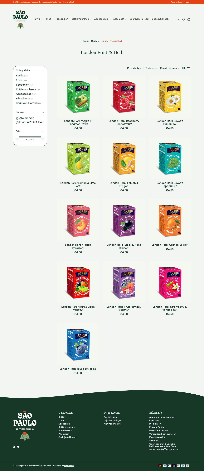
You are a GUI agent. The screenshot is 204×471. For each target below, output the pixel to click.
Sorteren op (152, 68)
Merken (95, 41)
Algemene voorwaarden (162, 417)
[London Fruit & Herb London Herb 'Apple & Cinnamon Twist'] (78, 96)
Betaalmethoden (158, 431)
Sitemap (153, 441)
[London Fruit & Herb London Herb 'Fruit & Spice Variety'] (78, 282)
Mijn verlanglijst (112, 424)
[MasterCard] (160, 465)
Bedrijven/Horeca (139, 19)
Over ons (154, 421)
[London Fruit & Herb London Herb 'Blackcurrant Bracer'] (124, 220)
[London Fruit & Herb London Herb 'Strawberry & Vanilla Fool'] (170, 282)
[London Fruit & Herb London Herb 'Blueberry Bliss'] (78, 344)
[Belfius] (178, 465)
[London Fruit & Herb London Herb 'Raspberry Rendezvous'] (124, 96)
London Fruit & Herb (31, 122)
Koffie (20, 76)
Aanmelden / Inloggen (180, 2)
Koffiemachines (26, 89)
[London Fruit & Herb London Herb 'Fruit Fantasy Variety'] (124, 282)
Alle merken (26, 118)
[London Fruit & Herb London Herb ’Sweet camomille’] (170, 96)
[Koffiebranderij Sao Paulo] (20, 19)
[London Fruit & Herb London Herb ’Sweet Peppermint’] (170, 158)
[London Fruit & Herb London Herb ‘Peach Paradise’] (78, 220)
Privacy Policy (156, 427)
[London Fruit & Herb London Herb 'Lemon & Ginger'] (124, 158)
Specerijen (62, 19)
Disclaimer (155, 424)
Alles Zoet (22, 99)
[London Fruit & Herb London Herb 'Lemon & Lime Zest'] (78, 158)
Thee (19, 80)
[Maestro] (174, 465)
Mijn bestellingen (113, 421)
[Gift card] (187, 465)
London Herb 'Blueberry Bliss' (78, 369)
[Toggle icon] (178, 19)
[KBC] (183, 465)
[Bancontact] (169, 465)
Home (85, 41)
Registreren (110, 417)
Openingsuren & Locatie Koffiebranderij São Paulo (163, 445)
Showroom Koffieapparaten (164, 450)
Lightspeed (69, 466)
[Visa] (165, 465)
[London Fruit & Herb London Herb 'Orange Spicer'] (170, 220)
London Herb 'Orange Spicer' (170, 245)
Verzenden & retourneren (162, 434)
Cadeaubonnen (160, 19)
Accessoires (23, 94)
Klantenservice (157, 437)
